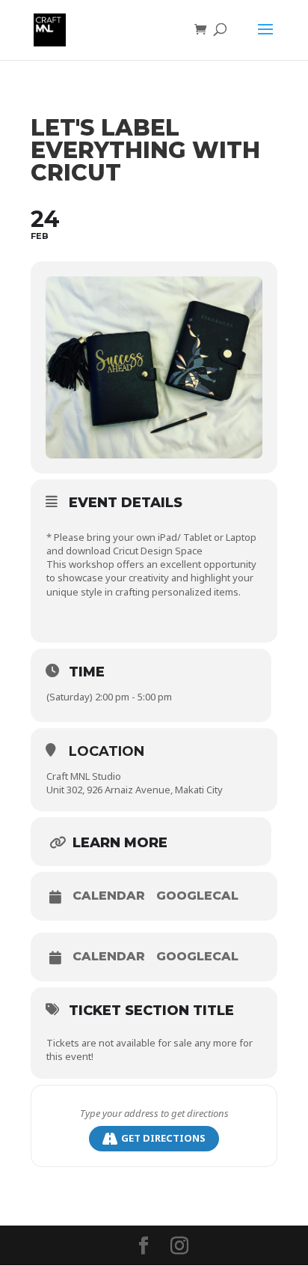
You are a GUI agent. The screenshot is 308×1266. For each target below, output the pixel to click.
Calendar (109, 896)
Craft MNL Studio (83, 776)
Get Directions (163, 1138)
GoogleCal (197, 896)
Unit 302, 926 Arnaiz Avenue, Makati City (134, 789)
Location (106, 751)
